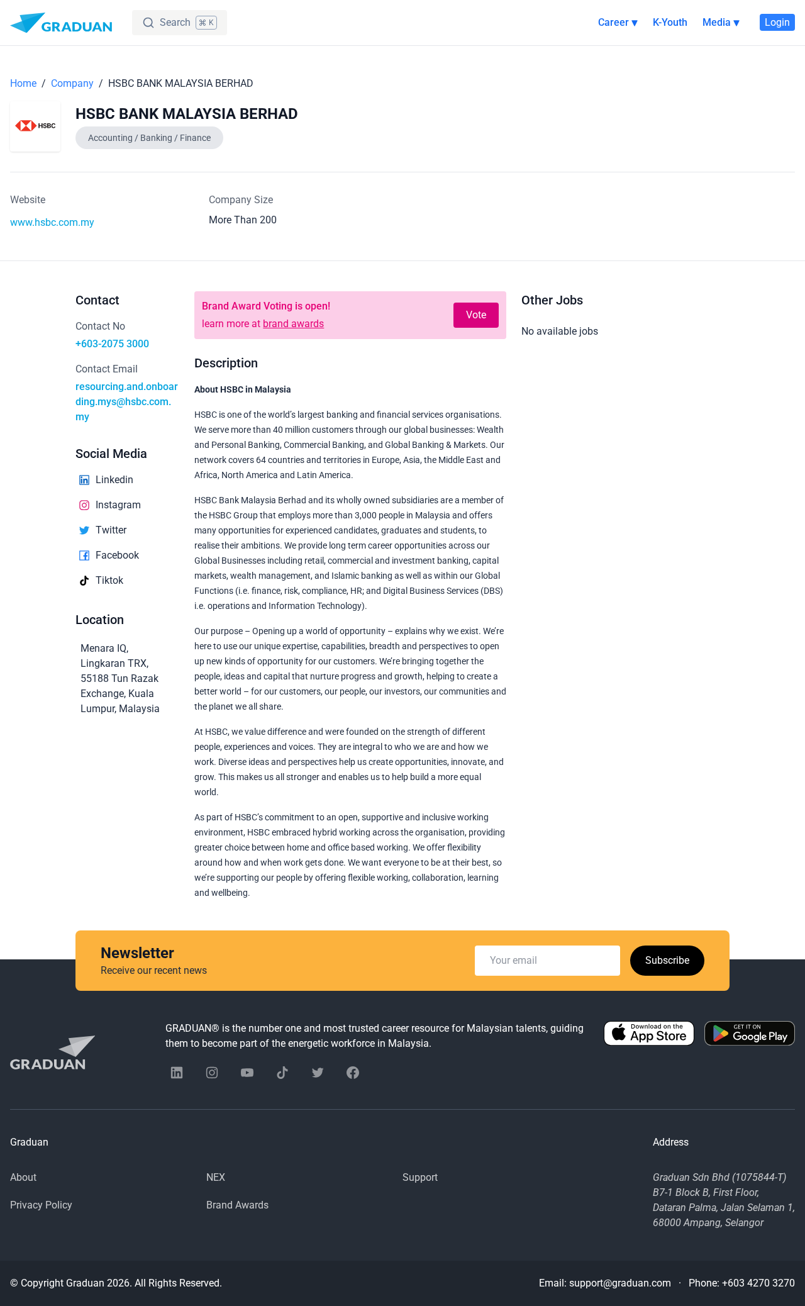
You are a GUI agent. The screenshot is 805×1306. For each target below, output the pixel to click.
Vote (476, 315)
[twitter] (317, 1072)
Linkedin (114, 480)
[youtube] (247, 1072)
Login (777, 22)
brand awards (293, 324)
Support (420, 1177)
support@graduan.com (620, 1283)
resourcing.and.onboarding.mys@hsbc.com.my (126, 402)
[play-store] (749, 1036)
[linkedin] (176, 1072)
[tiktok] (282, 1072)
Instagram (118, 505)
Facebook (117, 555)
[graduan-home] (61, 23)
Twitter (111, 530)
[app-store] (649, 1036)
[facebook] (352, 1072)
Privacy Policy (41, 1205)
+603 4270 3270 (758, 1283)
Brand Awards (237, 1205)
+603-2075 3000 (112, 344)
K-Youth (670, 22)
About (23, 1177)
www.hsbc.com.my (52, 222)
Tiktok (109, 580)
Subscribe (667, 960)
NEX (215, 1177)
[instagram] (212, 1072)
